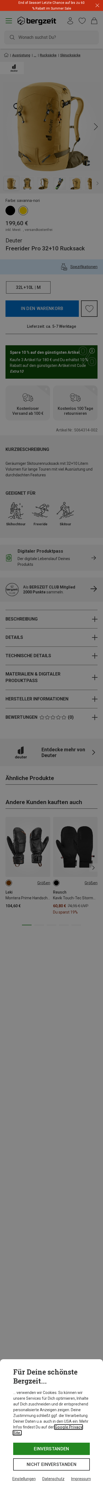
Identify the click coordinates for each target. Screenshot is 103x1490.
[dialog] (51, 1424)
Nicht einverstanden (51, 1464)
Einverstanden (51, 1448)
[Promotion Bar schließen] (97, 5)
